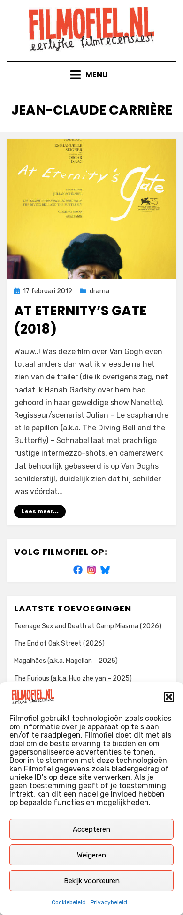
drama (99, 291)
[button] (169, 697)
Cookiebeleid (69, 902)
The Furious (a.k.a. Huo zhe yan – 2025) (73, 679)
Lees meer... (40, 511)
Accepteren (91, 829)
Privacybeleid (109, 902)
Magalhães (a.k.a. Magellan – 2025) (66, 661)
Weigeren (91, 855)
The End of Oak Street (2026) (59, 643)
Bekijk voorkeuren (92, 881)
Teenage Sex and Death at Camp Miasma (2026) (87, 626)
